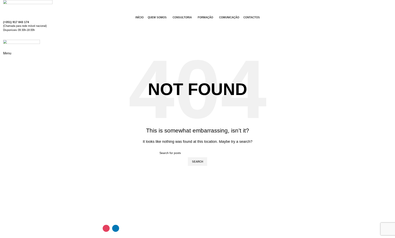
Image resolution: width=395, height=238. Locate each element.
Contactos (306, 185)
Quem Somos (211, 193)
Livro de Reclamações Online (321, 208)
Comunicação (211, 216)
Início (204, 185)
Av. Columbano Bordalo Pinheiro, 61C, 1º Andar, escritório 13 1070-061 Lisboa (128, 192)
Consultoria (209, 200)
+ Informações (197, 36)
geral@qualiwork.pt (22, 206)
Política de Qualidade (315, 193)
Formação (208, 208)
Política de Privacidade (316, 200)
